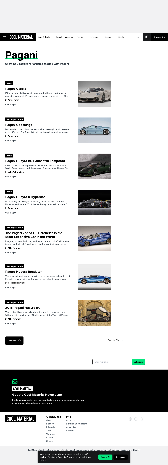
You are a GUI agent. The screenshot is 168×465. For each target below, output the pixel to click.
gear (48, 420)
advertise (71, 427)
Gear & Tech (44, 37)
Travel (59, 37)
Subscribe (159, 37)
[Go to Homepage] (21, 37)
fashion (50, 423)
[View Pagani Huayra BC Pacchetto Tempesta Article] (94, 166)
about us (70, 420)
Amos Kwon (13, 100)
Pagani (13, 104)
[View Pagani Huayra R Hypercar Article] (94, 202)
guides (49, 437)
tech (48, 430)
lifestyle (50, 427)
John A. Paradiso (16, 172)
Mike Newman (14, 248)
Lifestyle (94, 37)
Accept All (105, 457)
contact (70, 430)
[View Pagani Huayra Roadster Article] (94, 277)
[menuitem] (45, 37)
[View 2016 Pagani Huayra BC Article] (94, 313)
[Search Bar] (138, 37)
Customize (120, 457)
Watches (69, 37)
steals (121, 37)
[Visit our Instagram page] (146, 37)
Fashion (80, 37)
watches (50, 434)
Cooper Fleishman (16, 283)
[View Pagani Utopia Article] (94, 94)
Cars (7, 104)
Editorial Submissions (76, 423)
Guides (108, 37)
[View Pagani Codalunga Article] (94, 130)
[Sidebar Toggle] (4, 37)
